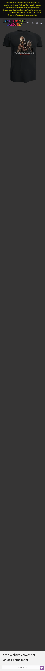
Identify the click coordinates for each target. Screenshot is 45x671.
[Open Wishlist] (42, 668)
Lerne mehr (20, 660)
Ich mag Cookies (22, 667)
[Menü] (41, 23)
